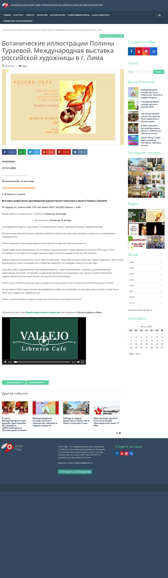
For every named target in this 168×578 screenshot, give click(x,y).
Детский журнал (57, 15)
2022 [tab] (131, 285)
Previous (118, 393)
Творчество (42, 15)
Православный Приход (78, 15)
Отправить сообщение (75, 471)
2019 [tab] (131, 303)
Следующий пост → (37, 382)
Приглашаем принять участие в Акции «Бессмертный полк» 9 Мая (106, 422)
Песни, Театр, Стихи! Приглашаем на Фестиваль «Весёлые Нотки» (151, 141)
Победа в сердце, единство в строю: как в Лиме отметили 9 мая (76, 420)
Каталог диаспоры (100, 15)
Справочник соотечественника (17, 21)
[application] (44, 341)
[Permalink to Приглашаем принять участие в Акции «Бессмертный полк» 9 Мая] (107, 407)
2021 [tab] (131, 291)
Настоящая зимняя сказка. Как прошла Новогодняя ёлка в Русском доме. (150, 117)
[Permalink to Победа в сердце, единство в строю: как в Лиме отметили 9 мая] (76, 407)
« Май (131, 353)
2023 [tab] (131, 280)
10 (131, 340)
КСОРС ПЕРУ (18, 15)
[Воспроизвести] (5, 362)
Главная (7, 15)
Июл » (138, 353)
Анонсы (104, 36)
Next (122, 393)
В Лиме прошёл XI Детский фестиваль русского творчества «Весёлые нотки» (151, 129)
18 (136, 344)
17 (131, 344)
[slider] (42, 362)
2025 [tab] (131, 268)
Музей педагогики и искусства (43, 312)
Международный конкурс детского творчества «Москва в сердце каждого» (45, 422)
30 (162, 347)
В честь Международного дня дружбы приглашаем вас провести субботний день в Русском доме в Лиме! (14, 424)
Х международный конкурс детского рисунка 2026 (150, 104)
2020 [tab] (131, 297)
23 (162, 344)
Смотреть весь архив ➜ (140, 310)
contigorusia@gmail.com (83, 463)
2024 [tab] (131, 274)
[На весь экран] (82, 362)
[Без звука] (78, 362)
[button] (44, 341)
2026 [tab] (131, 262)
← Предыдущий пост (14, 382)
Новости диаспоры (116, 36)
